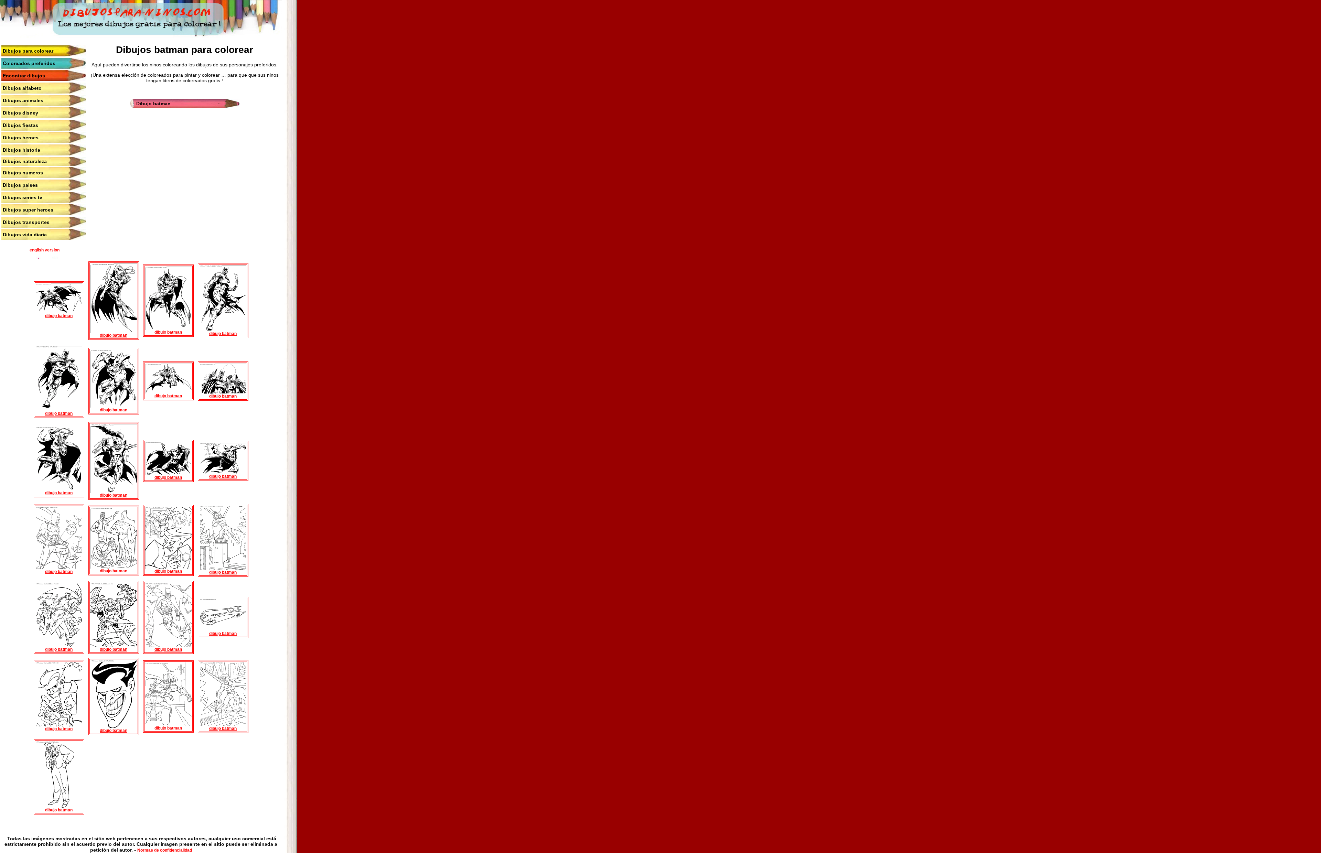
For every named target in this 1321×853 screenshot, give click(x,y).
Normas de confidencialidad (164, 850)
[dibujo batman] (59, 312)
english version (45, 250)
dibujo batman (59, 315)
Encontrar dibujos (24, 75)
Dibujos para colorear (28, 51)
